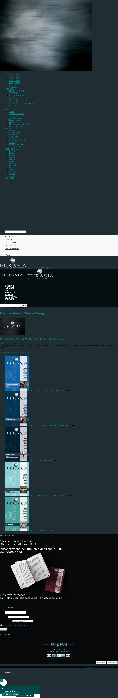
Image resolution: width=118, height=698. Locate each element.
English (12, 153)
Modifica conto (10, 242)
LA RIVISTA (10, 97)
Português (12, 163)
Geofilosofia (13, 139)
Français (12, 157)
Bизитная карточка (16, 74)
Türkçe (11, 170)
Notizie (12, 143)
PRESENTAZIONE (16, 91)
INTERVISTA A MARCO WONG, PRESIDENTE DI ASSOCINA (31, 339)
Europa (12, 122)
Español (12, 155)
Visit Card (13, 85)
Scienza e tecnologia (16, 145)
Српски (12, 174)
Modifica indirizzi (11, 246)
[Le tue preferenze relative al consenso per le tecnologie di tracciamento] (11, 694)
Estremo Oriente (15, 120)
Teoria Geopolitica (16, 147)
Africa (11, 112)
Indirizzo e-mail (6, 621)
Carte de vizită (14, 81)
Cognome (3, 617)
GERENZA (13, 93)
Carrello (7, 252)
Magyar (12, 159)
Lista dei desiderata (12, 249)
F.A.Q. (7, 255)
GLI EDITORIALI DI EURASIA (21, 103)
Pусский (12, 165)
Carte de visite (14, 79)
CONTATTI (9, 178)
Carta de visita (14, 77)
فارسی (12, 176)
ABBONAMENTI (16, 101)
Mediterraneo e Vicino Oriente (20, 124)
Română (12, 167)
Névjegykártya (14, 83)
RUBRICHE (9, 128)
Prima (2, 308)
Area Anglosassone (16, 116)
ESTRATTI (13, 105)
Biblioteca (13, 130)
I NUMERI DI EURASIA (19, 99)
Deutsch (12, 151)
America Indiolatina (16, 114)
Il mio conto (9, 236)
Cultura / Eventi (15, 132)
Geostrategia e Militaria (17, 141)
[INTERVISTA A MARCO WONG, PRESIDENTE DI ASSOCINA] (12, 334)
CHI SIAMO (9, 89)
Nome (2, 612)
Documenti (13, 134)
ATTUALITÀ (10, 110)
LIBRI (7, 108)
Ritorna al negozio (24, 695)
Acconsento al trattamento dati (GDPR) (16, 625)
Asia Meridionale (15, 118)
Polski (11, 161)
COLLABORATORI (17, 95)
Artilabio (89, 667)
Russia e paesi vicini (16, 126)
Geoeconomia (14, 136)
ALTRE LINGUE (11, 149)
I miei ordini (9, 239)
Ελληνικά (12, 172)
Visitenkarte (13, 87)
